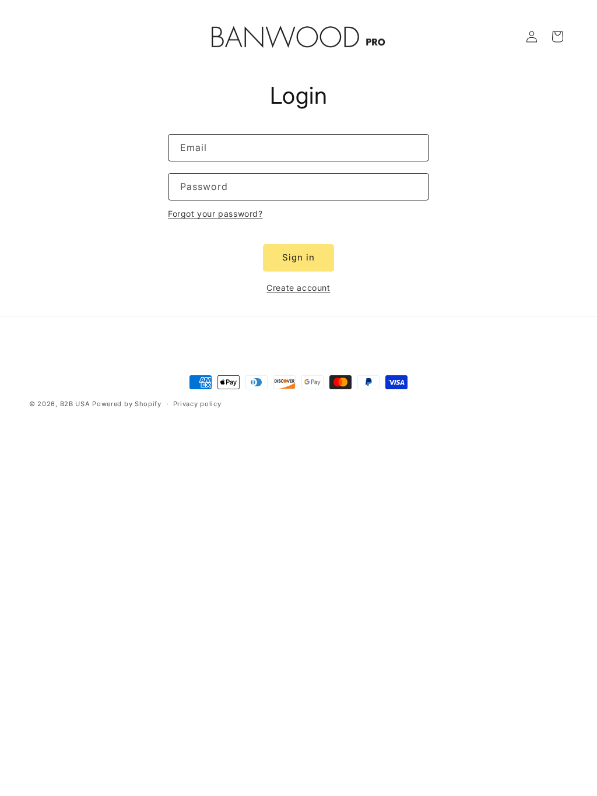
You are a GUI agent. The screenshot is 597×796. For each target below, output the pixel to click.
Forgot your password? (215, 214)
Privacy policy (197, 404)
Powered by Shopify (126, 404)
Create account (298, 288)
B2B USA (75, 404)
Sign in (298, 257)
